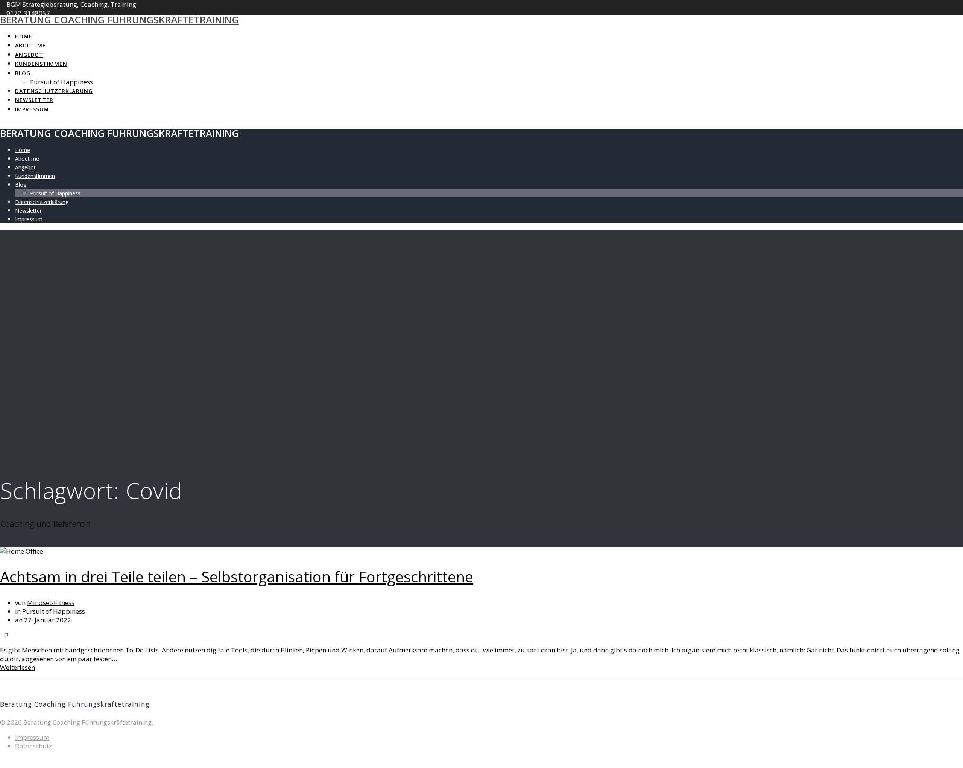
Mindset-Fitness (50, 602)
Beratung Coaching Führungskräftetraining (119, 19)
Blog (22, 73)
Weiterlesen (17, 667)
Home (23, 36)
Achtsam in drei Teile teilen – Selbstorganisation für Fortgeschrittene (236, 576)
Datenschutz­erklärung (54, 90)
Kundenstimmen (41, 63)
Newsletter (34, 99)
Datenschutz (33, 746)
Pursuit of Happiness (61, 82)
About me (30, 45)
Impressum (32, 109)
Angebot (29, 54)
